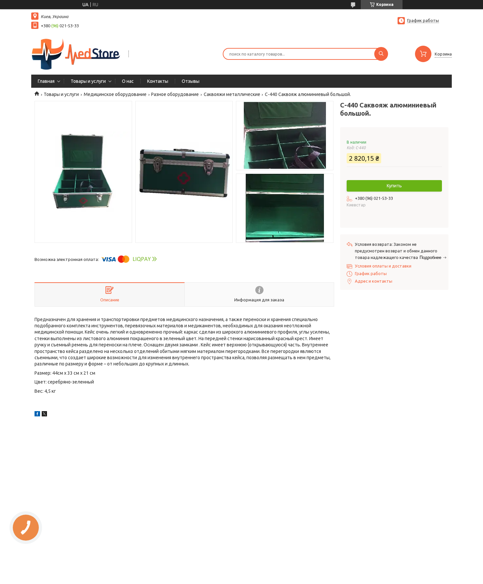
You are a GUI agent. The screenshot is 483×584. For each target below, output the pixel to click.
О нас (128, 81)
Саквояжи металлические (232, 94)
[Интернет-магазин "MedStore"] (77, 53)
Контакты (157, 81)
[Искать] (381, 54)
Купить (394, 185)
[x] (44, 414)
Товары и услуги (88, 81)
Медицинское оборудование (115, 94)
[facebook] (37, 414)
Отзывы (190, 81)
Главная (46, 81)
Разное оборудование (175, 94)
